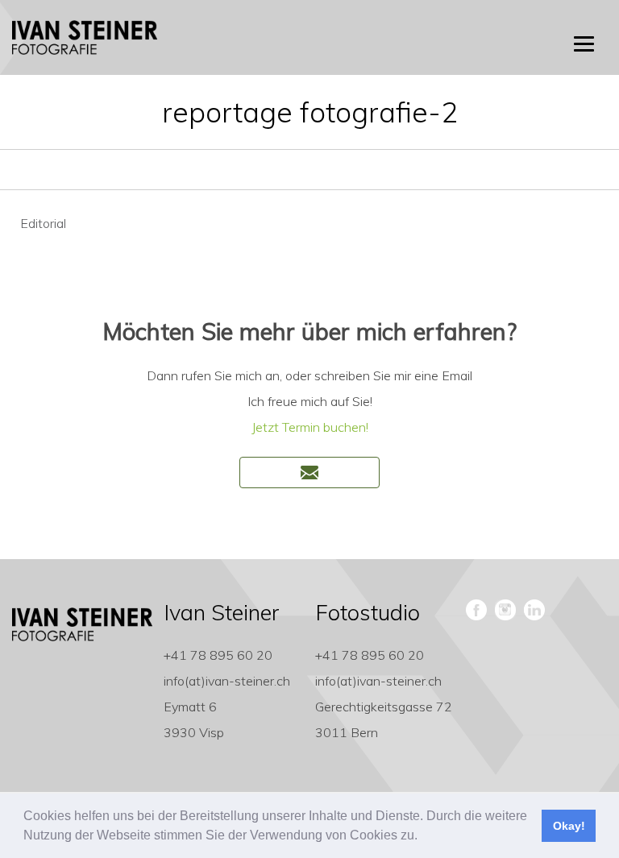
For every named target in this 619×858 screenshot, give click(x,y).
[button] (423, 837)
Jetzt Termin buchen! (309, 427)
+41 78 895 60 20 (218, 655)
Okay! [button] (569, 825)
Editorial (43, 223)
